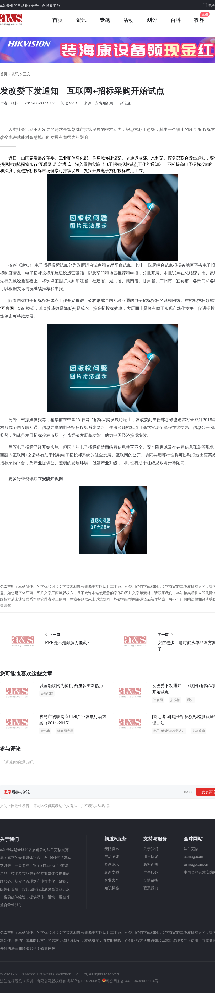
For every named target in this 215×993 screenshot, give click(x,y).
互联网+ (8, 308)
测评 (152, 19)
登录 (8, 791)
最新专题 (111, 872)
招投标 (175, 699)
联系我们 (150, 887)
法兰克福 (191, 848)
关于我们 (150, 848)
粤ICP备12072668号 (84, 980)
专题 (105, 19)
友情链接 (150, 880)
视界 (199, 19)
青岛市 (45, 730)
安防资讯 (111, 848)
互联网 (158, 699)
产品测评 (111, 856)
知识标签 (111, 887)
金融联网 (47, 693)
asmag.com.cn (196, 864)
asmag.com (193, 856)
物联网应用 (65, 730)
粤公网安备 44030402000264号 (132, 980)
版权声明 (150, 864)
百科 (175, 19)
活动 (128, 19)
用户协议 (150, 856)
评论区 (125, 102)
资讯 (81, 19)
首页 (57, 19)
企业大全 (111, 880)
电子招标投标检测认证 (169, 730)
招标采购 (198, 730)
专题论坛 (111, 864)
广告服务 (150, 872)
